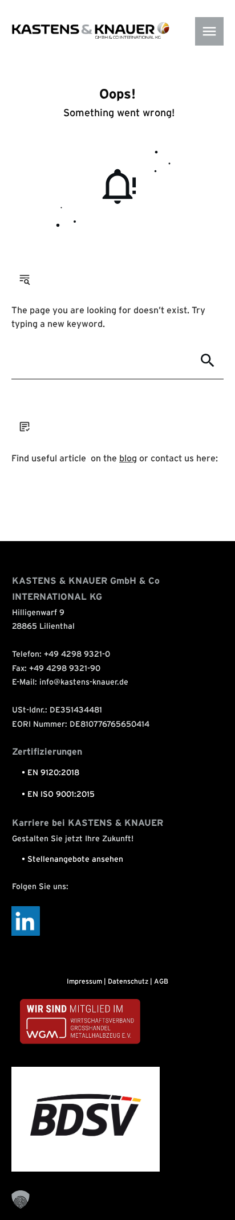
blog (128, 458)
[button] (20, 1199)
